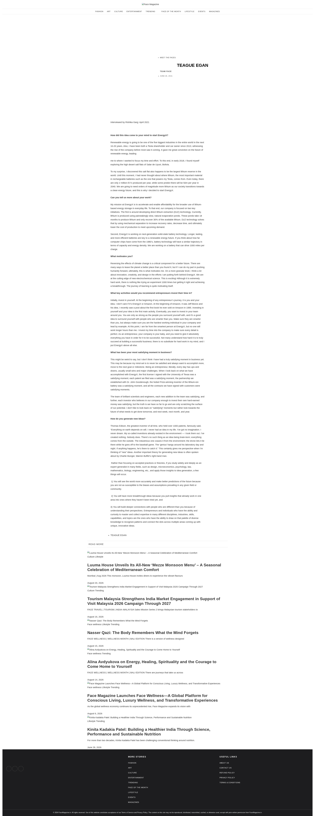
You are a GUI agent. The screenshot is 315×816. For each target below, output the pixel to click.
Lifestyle (189, 11)
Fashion (99, 11)
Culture (118, 11)
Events (201, 11)
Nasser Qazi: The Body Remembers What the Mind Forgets (142, 632)
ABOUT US (224, 763)
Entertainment (134, 11)
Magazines (214, 11)
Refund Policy (227, 773)
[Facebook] (9, 768)
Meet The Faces (168, 58)
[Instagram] (15, 768)
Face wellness (94, 624)
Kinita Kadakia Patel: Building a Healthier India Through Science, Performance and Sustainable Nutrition (148, 731)
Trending (150, 11)
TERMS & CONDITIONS (230, 783)
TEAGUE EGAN (118, 535)
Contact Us (226, 768)
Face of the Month (171, 11)
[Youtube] (21, 768)
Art (109, 11)
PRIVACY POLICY (227, 778)
